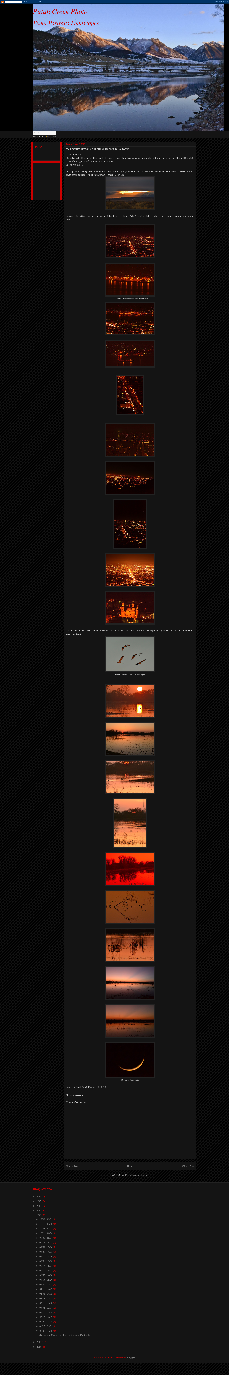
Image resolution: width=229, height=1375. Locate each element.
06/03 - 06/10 (46, 1275)
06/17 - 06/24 (46, 1265)
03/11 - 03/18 (46, 1303)
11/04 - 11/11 (46, 1228)
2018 (39, 1196)
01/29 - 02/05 (46, 1321)
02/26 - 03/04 (46, 1312)
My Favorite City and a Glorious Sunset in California (64, 1335)
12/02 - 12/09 (46, 1219)
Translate (53, 136)
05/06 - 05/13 (46, 1284)
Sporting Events (41, 157)
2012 (39, 1215)
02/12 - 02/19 (46, 1317)
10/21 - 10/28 (46, 1233)
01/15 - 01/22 (46, 1326)
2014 (39, 1205)
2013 (39, 1210)
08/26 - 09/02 (46, 1251)
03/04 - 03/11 (46, 1307)
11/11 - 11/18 (46, 1223)
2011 (39, 1342)
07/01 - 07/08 (46, 1261)
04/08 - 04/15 (46, 1293)
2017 (39, 1201)
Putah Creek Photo (60, 11)
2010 (39, 1346)
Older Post (188, 1166)
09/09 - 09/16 (46, 1247)
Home (130, 1166)
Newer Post (72, 1166)
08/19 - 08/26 (46, 1256)
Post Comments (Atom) (136, 1174)
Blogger (131, 1357)
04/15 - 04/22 (46, 1289)
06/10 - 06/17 (46, 1270)
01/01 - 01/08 (46, 1331)
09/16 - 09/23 (46, 1242)
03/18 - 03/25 (46, 1298)
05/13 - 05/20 (46, 1279)
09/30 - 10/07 (46, 1237)
